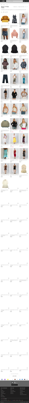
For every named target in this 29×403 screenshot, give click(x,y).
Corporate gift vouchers (22, 391)
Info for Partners (21, 393)
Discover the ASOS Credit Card (23, 394)
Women (4, 4)
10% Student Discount (3, 393)
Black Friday (21, 392)
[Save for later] (9, 23)
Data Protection (2, 395)
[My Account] (24, 1)
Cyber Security (11, 393)
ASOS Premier (2, 392)
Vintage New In (15, 6)
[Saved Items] (26, 1)
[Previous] (12, 6)
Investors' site (11, 392)
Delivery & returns (3, 391)
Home (1, 4)
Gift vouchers (21, 390)
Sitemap (2, 394)
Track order (2, 390)
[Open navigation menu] (1, 1)
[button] (8, 400)
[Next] (27, 6)
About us (11, 389)
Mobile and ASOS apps (22, 389)
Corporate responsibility (12, 391)
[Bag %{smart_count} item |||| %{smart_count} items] (28, 1)
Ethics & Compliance (3, 396)
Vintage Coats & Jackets (21, 6)
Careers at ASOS (12, 390)
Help (1, 389)
